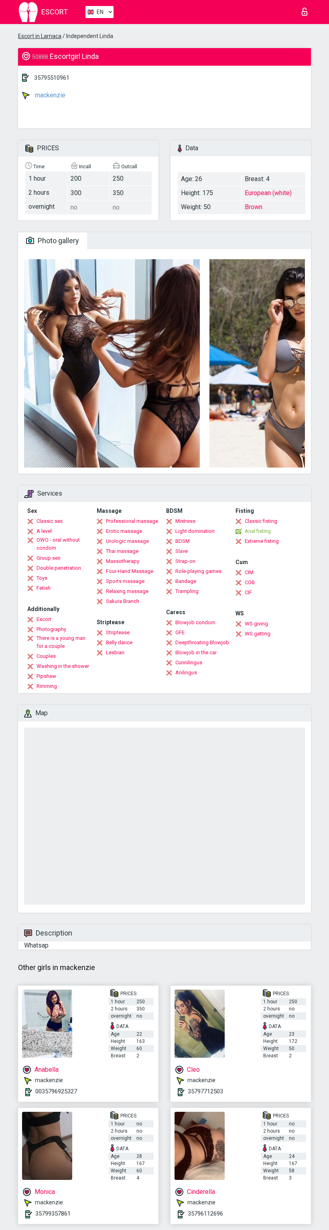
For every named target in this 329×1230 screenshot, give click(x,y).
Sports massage (125, 581)
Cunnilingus (188, 662)
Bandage (185, 581)
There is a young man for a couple (61, 642)
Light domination (195, 531)
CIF (248, 592)
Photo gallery (57, 240)
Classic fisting (261, 521)
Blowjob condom (195, 622)
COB (250, 582)
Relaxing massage (127, 591)
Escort (44, 619)
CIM (249, 572)
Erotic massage (124, 531)
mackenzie (49, 95)
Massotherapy (122, 561)
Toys (42, 578)
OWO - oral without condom (58, 544)
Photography (51, 629)
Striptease (118, 632)
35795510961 (51, 77)
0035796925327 (56, 1091)
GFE (180, 632)
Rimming (47, 686)
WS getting (257, 634)
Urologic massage (127, 541)
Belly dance (119, 642)
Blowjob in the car (196, 652)
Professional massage (132, 521)
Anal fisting (258, 531)
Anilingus (186, 672)
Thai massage (122, 551)
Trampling (187, 591)
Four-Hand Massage (129, 571)
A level (44, 531)
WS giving (256, 624)
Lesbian (115, 652)
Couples (46, 656)
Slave (181, 551)
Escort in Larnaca (39, 36)
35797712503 (205, 1091)
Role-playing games (198, 571)
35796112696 (205, 1213)
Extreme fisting (262, 541)
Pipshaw (46, 676)
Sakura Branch (122, 601)
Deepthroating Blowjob (202, 642)
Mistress (185, 521)
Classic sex (50, 521)
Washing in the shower (63, 666)
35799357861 (53, 1213)
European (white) (268, 193)
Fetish (44, 588)
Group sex (48, 558)
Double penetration (59, 568)
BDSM (182, 541)
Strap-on (185, 561)
